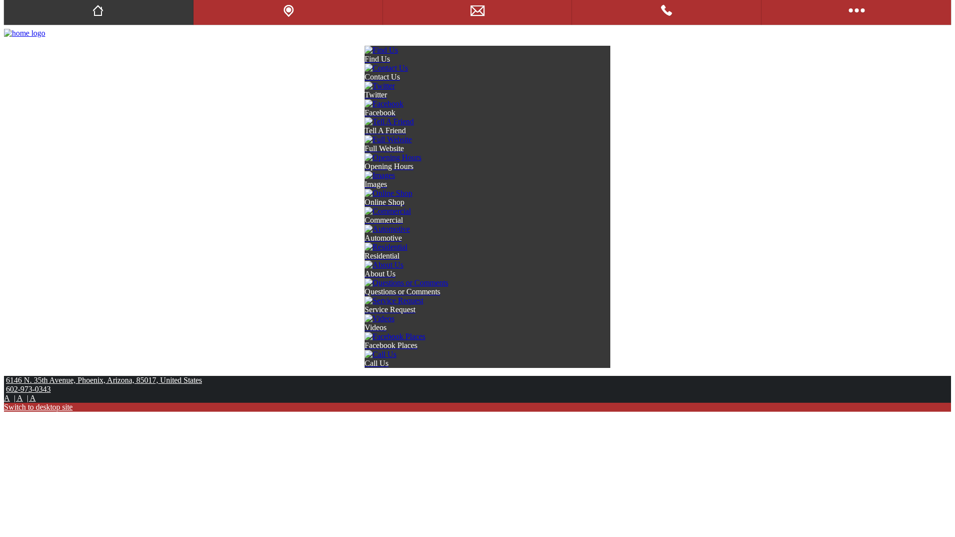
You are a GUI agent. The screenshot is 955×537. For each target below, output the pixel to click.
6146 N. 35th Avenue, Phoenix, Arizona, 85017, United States (104, 380)
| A (18, 398)
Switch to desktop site (38, 407)
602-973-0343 (28, 389)
